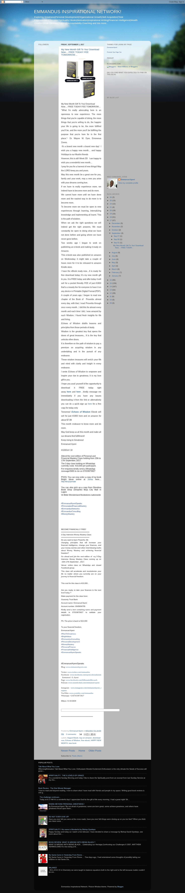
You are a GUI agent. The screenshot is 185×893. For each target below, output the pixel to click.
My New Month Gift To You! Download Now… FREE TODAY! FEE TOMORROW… (80, 52)
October (115, 230)
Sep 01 (117, 243)
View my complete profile (128, 183)
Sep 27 (117, 236)
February (116, 272)
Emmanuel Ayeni (112, 47)
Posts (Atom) (77, 756)
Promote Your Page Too (114, 52)
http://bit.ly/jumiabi (68, 482)
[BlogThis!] (87, 734)
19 (111, 214)
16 (111, 280)
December (116, 223)
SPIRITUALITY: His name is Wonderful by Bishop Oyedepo (72, 829)
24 (111, 204)
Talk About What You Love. (49, 767)
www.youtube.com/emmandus (81, 693)
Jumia (91, 479)
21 (111, 207)
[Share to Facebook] (92, 734)
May (114, 262)
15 (111, 283)
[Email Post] (80, 734)
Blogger (120, 887)
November (116, 227)
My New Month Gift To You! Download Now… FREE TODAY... (128, 247)
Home (82, 750)
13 (111, 290)
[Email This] (85, 734)
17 (111, 220)
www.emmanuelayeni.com (76, 667)
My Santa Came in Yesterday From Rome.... (66, 855)
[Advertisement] (82, 34)
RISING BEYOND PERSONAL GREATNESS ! (66, 804)
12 (111, 293)
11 (111, 296)
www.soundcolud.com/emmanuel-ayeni (83, 683)
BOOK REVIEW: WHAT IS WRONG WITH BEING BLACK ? (72, 842)
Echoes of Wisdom (80, 412)
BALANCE (53, 868)
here (69, 392)
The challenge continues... (50, 797)
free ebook (85, 740)
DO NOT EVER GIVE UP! (59, 817)
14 (111, 286)
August (115, 253)
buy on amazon (85, 738)
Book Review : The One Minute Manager (54, 788)
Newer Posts (68, 750)
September (116, 233)
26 (111, 197)
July (113, 256)
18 (111, 217)
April (114, 266)
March (114, 269)
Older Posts (95, 750)
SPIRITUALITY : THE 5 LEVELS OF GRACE (66, 775)
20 (111, 210)
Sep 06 (117, 239)
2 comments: (71, 734)
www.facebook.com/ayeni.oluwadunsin (85, 675)
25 (111, 201)
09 (111, 303)
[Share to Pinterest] (94, 734)
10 (111, 300)
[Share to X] (89, 734)
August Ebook (72, 738)
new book (72, 743)
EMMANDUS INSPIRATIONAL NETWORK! (77, 11)
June (114, 259)
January (115, 276)
